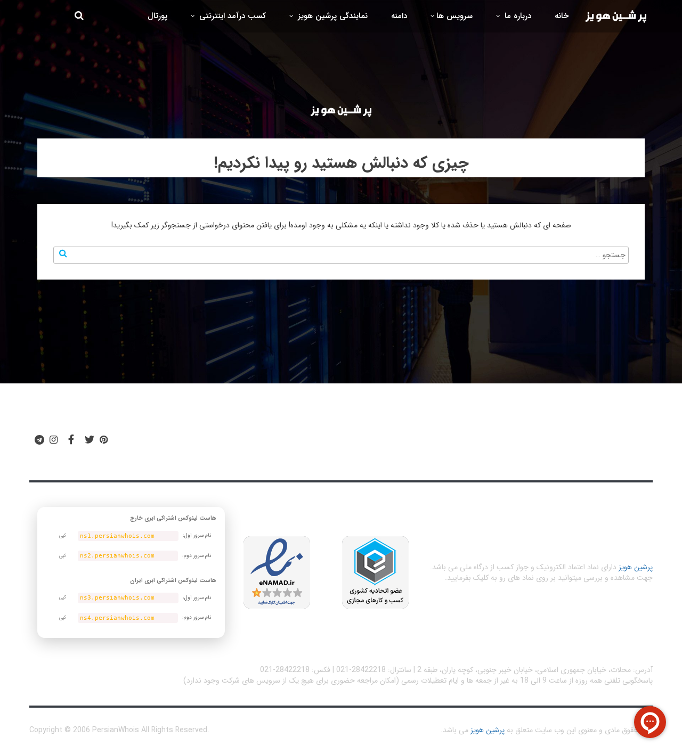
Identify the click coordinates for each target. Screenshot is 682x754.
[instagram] (54, 440)
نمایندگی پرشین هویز (331, 16)
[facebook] (71, 440)
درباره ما (516, 16)
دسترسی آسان (513, 444)
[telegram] (39, 440)
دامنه (399, 16)
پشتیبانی (258, 444)
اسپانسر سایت (320, 444)
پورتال (157, 16)
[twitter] (89, 440)
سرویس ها (454, 16)
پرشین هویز (636, 567)
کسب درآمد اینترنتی (231, 16)
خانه (562, 16)
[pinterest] (104, 440)
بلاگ (375, 444)
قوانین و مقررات (432, 444)
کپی (62, 535)
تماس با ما (203, 444)
